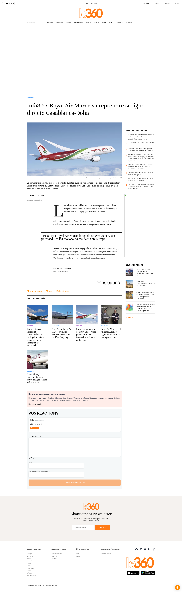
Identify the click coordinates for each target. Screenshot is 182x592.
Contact (78, 556)
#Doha (49, 291)
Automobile (30, 568)
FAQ (77, 553)
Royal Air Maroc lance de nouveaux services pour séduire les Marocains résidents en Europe (78, 237)
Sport (104, 23)
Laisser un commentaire (74, 482)
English (157, 3)
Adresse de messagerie (39, 471)
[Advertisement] (63, 57)
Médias (96, 23)
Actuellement (31, 23)
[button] (177, 587)
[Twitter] (141, 549)
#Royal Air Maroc (34, 291)
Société (68, 23)
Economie (59, 23)
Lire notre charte (35, 404)
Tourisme (129, 23)
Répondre (34, 428)
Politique (50, 23)
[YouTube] (145, 549)
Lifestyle (119, 23)
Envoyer (102, 527)
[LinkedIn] (149, 549)
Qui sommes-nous (57, 553)
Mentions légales (106, 553)
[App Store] (133, 572)
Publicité (54, 556)
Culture (88, 23)
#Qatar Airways (62, 291)
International (78, 23)
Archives (54, 558)
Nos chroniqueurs (32, 575)
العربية (177, 3)
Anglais (167, 3)
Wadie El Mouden (37, 195)
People (111, 23)
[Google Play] (148, 572)
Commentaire (35, 436)
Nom (31, 462)
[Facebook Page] (136, 549)
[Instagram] (154, 549)
